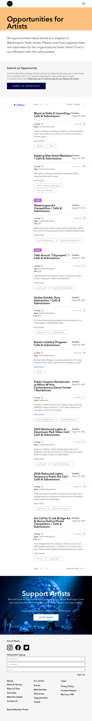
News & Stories (14, 684)
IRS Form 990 (67, 694)
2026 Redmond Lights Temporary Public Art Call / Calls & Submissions (51, 476)
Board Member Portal (17, 709)
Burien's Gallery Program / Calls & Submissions (51, 343)
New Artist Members (45, 190)
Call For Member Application (48, 186)
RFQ (51, 146)
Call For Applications (45, 419)
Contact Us (12, 701)
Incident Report (68, 690)
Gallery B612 (54, 558)
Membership (40, 689)
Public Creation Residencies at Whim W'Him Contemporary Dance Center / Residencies (52, 386)
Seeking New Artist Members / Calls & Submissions (53, 157)
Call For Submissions (45, 240)
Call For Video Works (61, 464)
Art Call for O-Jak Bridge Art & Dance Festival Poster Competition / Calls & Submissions (52, 522)
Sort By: (69, 104)
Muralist (40, 146)
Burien (39, 372)
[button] (84, 124)
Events (37, 685)
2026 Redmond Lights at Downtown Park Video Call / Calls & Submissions (52, 431)
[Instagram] (10, 648)
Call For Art (41, 288)
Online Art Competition (62, 288)
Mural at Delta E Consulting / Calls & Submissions (53, 114)
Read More (39, 141)
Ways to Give (13, 688)
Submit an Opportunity (26, 86)
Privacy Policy (67, 686)
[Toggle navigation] (83, 4)
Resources (39, 693)
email (64, 76)
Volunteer (11, 692)
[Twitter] (26, 648)
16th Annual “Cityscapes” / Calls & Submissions (51, 256)
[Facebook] (18, 648)
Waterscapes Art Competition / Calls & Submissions (48, 208)
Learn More (46, 617)
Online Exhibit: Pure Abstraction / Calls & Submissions (47, 300)
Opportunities (41, 697)
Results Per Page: (72, 569)
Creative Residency (68, 419)
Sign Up (81, 674)
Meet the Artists (14, 697)
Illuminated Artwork (61, 508)
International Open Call (69, 240)
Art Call (40, 558)
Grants (37, 702)
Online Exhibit (58, 332)
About (10, 681)
